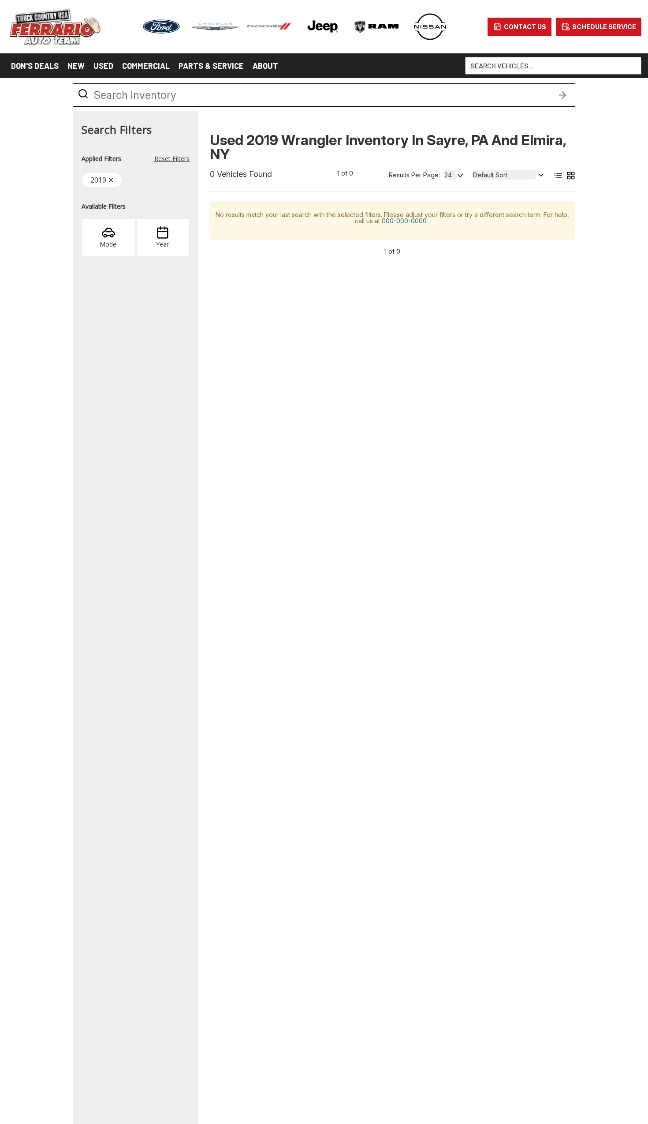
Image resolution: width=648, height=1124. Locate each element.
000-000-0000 (405, 221)
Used (103, 66)
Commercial (146, 66)
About (265, 66)
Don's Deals (35, 66)
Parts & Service (211, 66)
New (76, 66)
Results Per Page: (414, 175)
